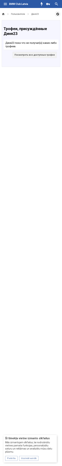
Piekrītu (11, 458)
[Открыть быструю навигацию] (57, 14)
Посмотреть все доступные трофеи (34, 54)
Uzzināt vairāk (29, 458)
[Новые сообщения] (42, 4)
